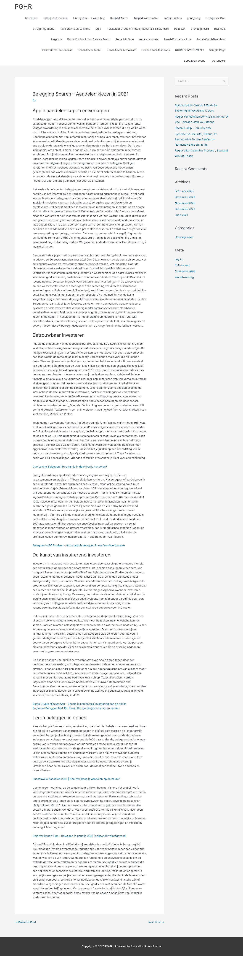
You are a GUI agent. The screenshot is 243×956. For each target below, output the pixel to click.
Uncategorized (184, 237)
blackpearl (31, 18)
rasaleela (220, 28)
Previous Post (25, 922)
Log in (179, 259)
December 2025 (185, 197)
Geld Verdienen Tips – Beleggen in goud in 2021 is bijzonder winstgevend (79, 836)
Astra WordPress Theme (146, 946)
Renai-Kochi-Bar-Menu (211, 39)
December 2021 (185, 209)
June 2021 (181, 215)
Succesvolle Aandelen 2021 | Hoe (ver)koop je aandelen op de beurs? (76, 779)
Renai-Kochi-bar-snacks (57, 50)
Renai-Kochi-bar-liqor (177, 39)
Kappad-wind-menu (146, 18)
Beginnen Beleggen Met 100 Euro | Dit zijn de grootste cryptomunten (76, 708)
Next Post (156, 922)
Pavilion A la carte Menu (75, 28)
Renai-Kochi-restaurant (121, 50)
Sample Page (217, 50)
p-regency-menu (43, 28)
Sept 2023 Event (194, 60)
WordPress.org (184, 277)
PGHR (23, 6)
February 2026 (184, 191)
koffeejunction (173, 18)
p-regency (193, 18)
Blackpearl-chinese (56, 18)
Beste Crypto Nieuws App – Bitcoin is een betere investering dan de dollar (79, 703)
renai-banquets (149, 39)
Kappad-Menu (119, 18)
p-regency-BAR (216, 18)
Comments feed (185, 271)
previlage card (200, 28)
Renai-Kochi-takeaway (156, 50)
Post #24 (180, 28)
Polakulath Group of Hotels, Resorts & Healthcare (138, 28)
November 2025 (185, 203)
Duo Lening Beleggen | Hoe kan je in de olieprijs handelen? (70, 466)
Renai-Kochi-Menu (89, 50)
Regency (56, 39)
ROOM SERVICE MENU (189, 50)
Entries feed (182, 265)
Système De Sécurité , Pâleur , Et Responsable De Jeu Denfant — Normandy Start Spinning (195, 139)
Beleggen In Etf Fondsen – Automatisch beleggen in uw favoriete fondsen (79, 545)
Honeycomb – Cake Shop (89, 18)
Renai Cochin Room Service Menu (88, 39)
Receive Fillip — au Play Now (193, 128)
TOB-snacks (218, 60)
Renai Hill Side (124, 39)
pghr (98, 28)
